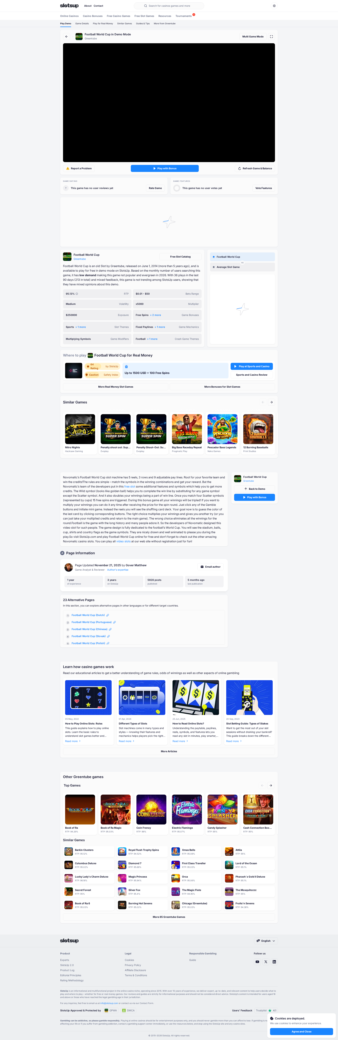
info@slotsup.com (109, 1003)
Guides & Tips (143, 23)
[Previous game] (263, 402)
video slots (123, 541)
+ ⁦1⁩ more (80, 326)
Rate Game (155, 188)
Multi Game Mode (253, 36)
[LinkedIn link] (274, 961)
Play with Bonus (167, 168)
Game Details (82, 23)
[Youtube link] (257, 961)
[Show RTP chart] (77, 294)
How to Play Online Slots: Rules (83, 723)
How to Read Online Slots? (188, 723)
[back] (66, 36)
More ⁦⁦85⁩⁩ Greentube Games (169, 916)
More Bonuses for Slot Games (222, 386)
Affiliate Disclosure (135, 970)
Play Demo (65, 23)
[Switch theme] (274, 5)
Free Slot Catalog (180, 256)
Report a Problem (81, 168)
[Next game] (271, 402)
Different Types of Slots (133, 723)
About (88, 5)
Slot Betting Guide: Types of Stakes (247, 723)
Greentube (80, 258)
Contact (98, 5)
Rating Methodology (72, 980)
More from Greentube (165, 23)
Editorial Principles (70, 975)
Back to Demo (257, 488)
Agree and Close (301, 1031)
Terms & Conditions (136, 975)
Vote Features (263, 188)
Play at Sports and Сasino (254, 366)
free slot (129, 486)
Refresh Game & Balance (257, 168)
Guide (192, 959)
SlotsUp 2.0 (67, 965)
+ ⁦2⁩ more (155, 314)
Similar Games (124, 23)
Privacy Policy (133, 965)
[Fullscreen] (271, 36)
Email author (213, 566)
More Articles (169, 751)
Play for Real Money (103, 23)
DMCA (131, 1010)
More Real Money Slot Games (115, 386)
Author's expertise (117, 569)
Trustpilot (266, 1010)
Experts (64, 959)
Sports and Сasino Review (251, 374)
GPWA (113, 1010)
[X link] (265, 961)
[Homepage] (69, 6)
